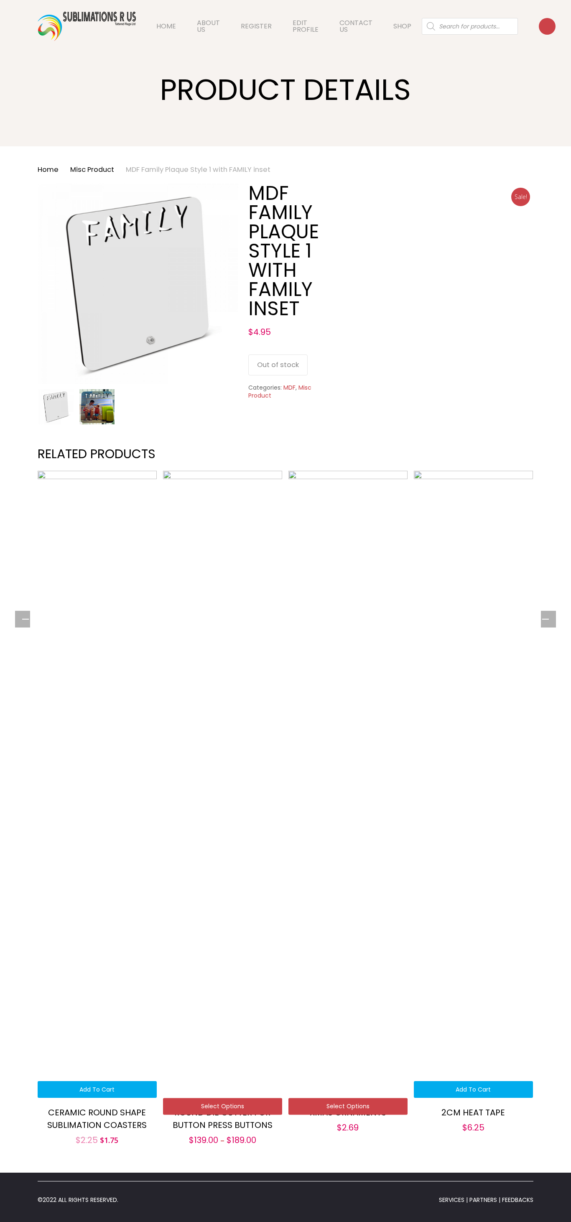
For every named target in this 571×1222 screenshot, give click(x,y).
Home (48, 169)
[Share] (543, 9)
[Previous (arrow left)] (25, 619)
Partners (484, 1200)
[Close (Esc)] (562, 9)
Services (451, 1200)
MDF (289, 387)
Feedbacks (516, 1200)
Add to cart (97, 1089)
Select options (222, 1106)
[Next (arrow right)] (546, 619)
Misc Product (92, 169)
